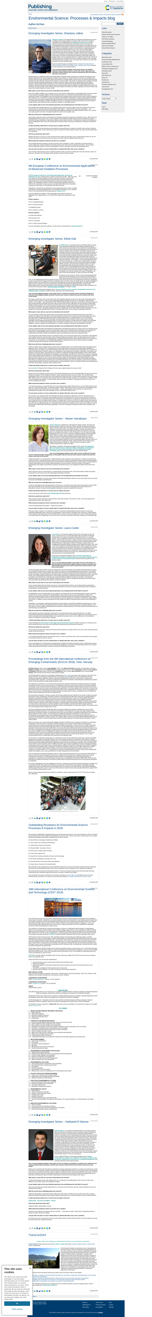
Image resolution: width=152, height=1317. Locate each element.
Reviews (104, 80)
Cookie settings (17, 1309)
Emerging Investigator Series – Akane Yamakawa (57, 418)
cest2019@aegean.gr (38, 979)
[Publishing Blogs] (76, 8)
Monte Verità (91, 1244)
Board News (105, 57)
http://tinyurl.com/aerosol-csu (81, 42)
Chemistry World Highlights (109, 59)
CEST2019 (52, 934)
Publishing (112, 1)
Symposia (105, 82)
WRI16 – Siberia (51, 1200)
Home (105, 1)
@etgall (73, 286)
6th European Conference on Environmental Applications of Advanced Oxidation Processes (62, 167)
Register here (61, 191)
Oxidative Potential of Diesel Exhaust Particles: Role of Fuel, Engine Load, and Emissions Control (73, 64)
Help (110, 1302)
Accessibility (99, 1307)
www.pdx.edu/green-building (56, 286)
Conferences (105, 62)
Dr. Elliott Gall (63, 245)
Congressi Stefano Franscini (79, 1244)
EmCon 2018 (67, 675)
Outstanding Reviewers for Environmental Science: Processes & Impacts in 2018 (58, 826)
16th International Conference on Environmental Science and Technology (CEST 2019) (62, 891)
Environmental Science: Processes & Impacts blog (72, 18)
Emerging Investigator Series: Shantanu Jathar (56, 33)
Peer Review (105, 75)
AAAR (35, 368)
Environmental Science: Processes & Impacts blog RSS (106, 14)
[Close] (30, 1268)
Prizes (103, 77)
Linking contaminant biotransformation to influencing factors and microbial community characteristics (61, 1278)
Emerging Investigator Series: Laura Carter (54, 527)
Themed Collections (107, 84)
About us (84, 1302)
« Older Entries (32, 28)
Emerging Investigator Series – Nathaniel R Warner (59, 1121)
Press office (85, 1307)
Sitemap (111, 1307)
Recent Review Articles (108, 48)
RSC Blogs (105, 109)
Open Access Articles (108, 45)
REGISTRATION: (63, 990)
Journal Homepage (107, 41)
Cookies (100, 1312)
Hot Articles (105, 71)
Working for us (86, 1305)
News (103, 73)
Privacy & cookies (101, 1305)
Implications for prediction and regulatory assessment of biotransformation (53, 1281)
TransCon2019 (37, 1235)
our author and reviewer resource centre (79, 876)
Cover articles (106, 64)
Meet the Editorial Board (108, 43)
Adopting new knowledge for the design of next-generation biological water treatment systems (59, 1279)
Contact (111, 1305)
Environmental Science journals (111, 34)
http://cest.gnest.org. (35, 1005)
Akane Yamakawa (55, 425)
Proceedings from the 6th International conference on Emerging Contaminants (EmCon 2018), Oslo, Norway (60, 660)
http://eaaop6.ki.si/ (77, 226)
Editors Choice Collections (109, 66)
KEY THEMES (63, 1008)
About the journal (107, 32)
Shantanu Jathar (57, 39)
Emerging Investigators (108, 68)
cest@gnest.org (36, 983)
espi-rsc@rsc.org (72, 875)
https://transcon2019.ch (50, 1285)
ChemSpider (120, 1)
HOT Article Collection (108, 39)
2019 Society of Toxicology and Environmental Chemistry (57, 623)
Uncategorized (106, 89)
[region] (17, 1290)
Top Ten (104, 86)
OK (17, 1303)
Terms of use (99, 1302)
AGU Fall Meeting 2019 (54, 493)
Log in (103, 107)
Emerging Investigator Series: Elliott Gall (52, 238)
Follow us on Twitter (107, 36)
